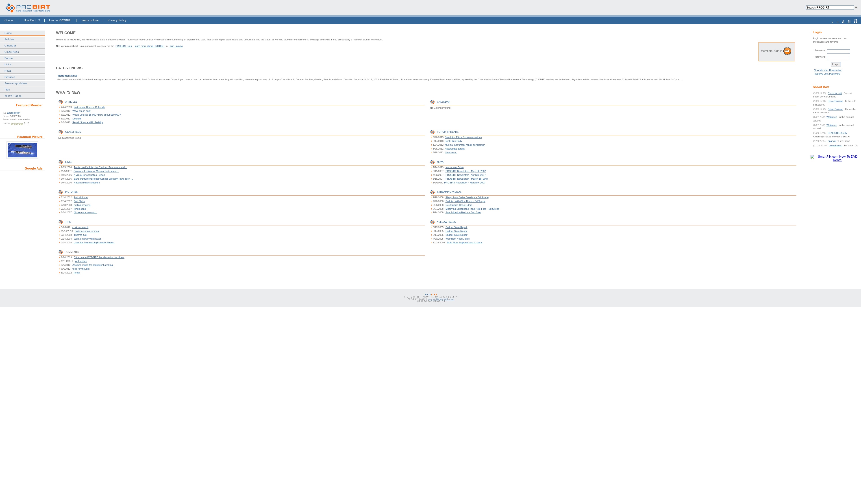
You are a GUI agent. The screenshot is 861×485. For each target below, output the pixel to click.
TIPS (68, 221)
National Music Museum (87, 182)
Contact (9, 20)
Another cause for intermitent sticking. (92, 265)
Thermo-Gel (80, 235)
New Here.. (451, 152)
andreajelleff (13, 112)
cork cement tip (80, 227)
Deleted (76, 118)
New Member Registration (828, 70)
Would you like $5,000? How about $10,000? (96, 114)
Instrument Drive (67, 75)
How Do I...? (32, 20)
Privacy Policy (117, 20)
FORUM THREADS (448, 131)
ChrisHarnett (835, 93)
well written (81, 261)
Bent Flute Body (453, 141)
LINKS (68, 162)
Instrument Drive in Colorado (89, 107)
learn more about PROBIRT (150, 46)
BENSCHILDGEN (837, 133)
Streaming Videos (15, 83)
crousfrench (835, 145)
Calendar (10, 45)
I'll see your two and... (85, 212)
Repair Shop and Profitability (87, 122)
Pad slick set (81, 197)
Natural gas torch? (455, 148)
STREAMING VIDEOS (449, 191)
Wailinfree (831, 117)
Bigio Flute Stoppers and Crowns (465, 242)
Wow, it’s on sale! (81, 111)
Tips (7, 89)
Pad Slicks (79, 201)
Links (7, 64)
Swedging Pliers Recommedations (463, 137)
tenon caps (80, 208)
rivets (77, 272)
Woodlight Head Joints (458, 238)
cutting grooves (82, 205)
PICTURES (71, 191)
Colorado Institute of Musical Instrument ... (96, 171)
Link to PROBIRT (60, 20)
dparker (832, 141)
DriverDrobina (835, 101)
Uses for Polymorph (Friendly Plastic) (94, 242)
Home (8, 33)
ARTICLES (71, 101)
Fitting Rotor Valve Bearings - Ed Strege (467, 197)
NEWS (440, 162)
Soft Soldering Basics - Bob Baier (463, 212)
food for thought (80, 268)
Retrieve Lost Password (827, 73)
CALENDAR (443, 101)
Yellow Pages (13, 96)
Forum (8, 58)
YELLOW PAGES (446, 221)
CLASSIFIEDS (73, 131)
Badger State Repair (456, 227)
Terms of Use (89, 20)
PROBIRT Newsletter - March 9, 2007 (464, 182)
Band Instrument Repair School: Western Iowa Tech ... (103, 178)
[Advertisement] (22, 201)
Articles (9, 39)
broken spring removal (87, 231)
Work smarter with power (87, 238)
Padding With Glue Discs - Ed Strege (465, 201)
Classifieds (11, 52)
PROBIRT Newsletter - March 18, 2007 (467, 178)
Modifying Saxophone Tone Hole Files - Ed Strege (472, 208)
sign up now (176, 46)
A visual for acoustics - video (89, 175)
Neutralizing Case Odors (459, 205)
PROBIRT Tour (123, 46)
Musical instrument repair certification (465, 144)
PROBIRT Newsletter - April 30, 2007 (466, 175)
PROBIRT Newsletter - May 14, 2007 (466, 171)
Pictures (9, 77)
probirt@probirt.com (441, 299)
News (8, 70)
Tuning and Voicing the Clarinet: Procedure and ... (100, 167)
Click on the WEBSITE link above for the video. (99, 257)
